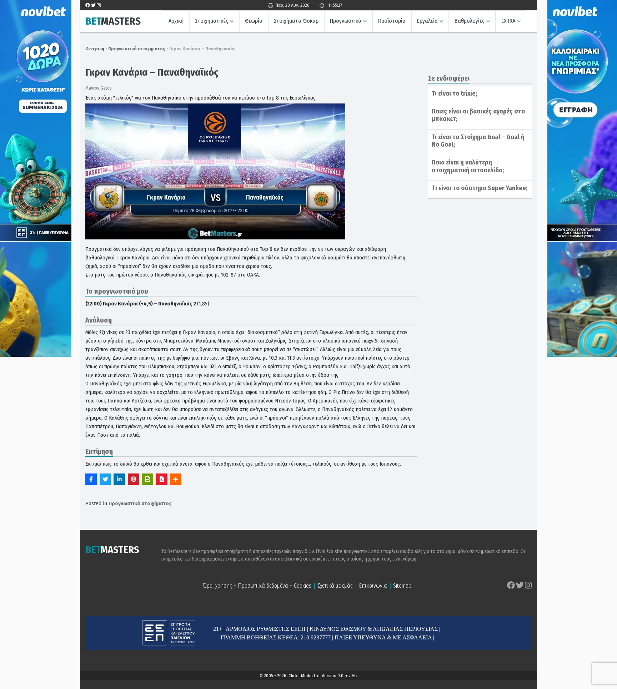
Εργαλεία (427, 20)
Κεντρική (94, 48)
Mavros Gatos (98, 88)
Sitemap (402, 586)
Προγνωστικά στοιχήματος (136, 48)
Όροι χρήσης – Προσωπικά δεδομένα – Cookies (257, 586)
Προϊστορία (392, 20)
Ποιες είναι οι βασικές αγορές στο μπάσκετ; (478, 115)
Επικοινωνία (373, 586)
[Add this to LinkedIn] (119, 479)
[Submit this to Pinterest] (133, 479)
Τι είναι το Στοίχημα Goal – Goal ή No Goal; (478, 141)
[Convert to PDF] (161, 479)
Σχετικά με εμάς (335, 586)
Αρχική (176, 20)
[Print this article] (147, 479)
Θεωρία (253, 20)
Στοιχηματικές (211, 20)
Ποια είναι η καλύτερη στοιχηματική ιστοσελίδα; (468, 166)
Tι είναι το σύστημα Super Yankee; (479, 188)
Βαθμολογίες (470, 20)
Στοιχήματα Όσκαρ (296, 20)
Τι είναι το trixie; (454, 93)
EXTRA (508, 20)
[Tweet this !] (105, 479)
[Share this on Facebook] (91, 479)
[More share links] (175, 479)
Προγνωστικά (345, 20)
